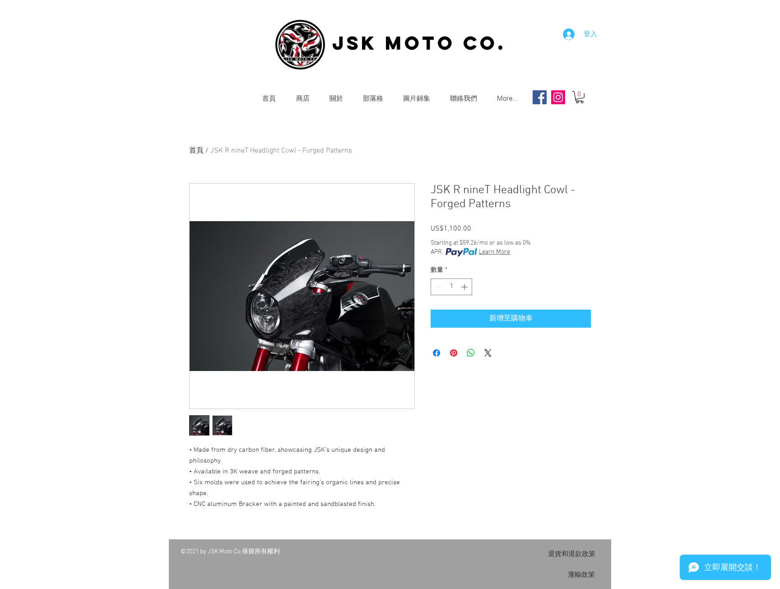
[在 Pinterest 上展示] (453, 353)
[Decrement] (437, 287)
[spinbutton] (451, 287)
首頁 (196, 150)
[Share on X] (488, 353)
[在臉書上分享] (436, 353)
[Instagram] (558, 97)
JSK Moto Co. (419, 43)
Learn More (494, 252)
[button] (579, 97)
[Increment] (465, 287)
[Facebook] (540, 97)
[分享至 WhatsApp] (470, 353)
